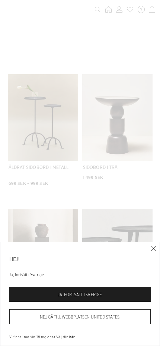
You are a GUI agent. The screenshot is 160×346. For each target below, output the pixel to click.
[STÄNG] (153, 248)
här (72, 336)
